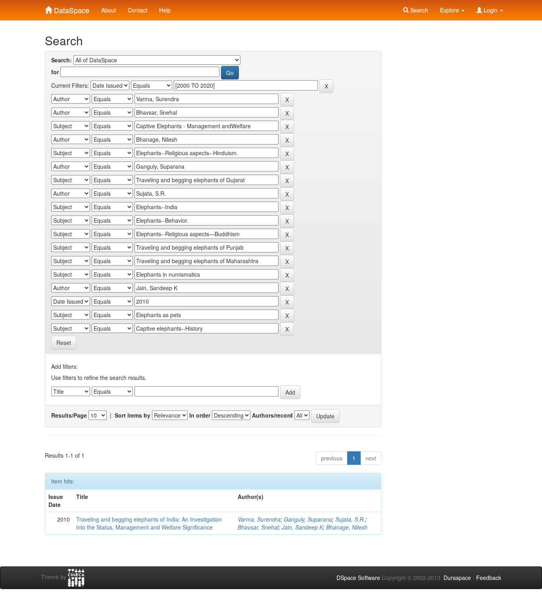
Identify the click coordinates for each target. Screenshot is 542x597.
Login (490, 10)
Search (418, 10)
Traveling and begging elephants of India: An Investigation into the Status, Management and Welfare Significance (149, 523)
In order (199, 415)
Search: (61, 60)
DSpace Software (358, 578)
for (55, 72)
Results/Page (69, 415)
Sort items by (132, 415)
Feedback (488, 578)
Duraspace (457, 578)
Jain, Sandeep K (302, 527)
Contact (137, 10)
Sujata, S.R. (350, 519)
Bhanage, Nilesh (346, 527)
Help (165, 10)
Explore (450, 10)
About (108, 10)
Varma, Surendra (259, 519)
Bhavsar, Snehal (258, 527)
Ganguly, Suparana (308, 519)
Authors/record (272, 415)
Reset (63, 343)
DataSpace (70, 8)
